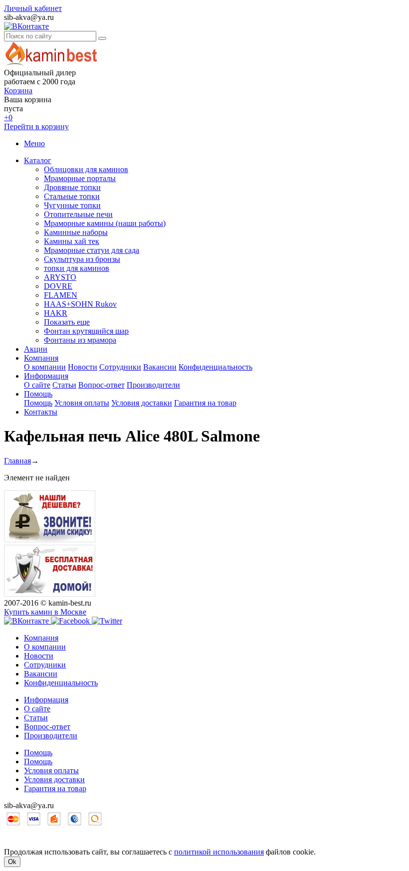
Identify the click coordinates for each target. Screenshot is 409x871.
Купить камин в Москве (45, 612)
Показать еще (67, 322)
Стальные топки (72, 196)
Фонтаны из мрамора (80, 340)
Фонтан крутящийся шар (86, 331)
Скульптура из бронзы (82, 259)
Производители (153, 385)
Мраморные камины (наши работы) (105, 223)
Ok (12, 862)
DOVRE (58, 286)
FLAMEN (60, 295)
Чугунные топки (72, 205)
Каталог (37, 160)
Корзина (18, 90)
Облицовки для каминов (86, 169)
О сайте (37, 385)
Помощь (38, 394)
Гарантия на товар (205, 403)
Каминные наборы (76, 232)
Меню (34, 143)
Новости (82, 367)
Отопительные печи (78, 214)
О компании (45, 367)
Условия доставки (141, 403)
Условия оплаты (81, 403)
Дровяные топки (72, 187)
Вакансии (160, 367)
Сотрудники (120, 367)
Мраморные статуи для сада (91, 250)
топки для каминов (76, 268)
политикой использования (219, 852)
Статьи (64, 385)
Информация (46, 376)
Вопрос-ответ (101, 385)
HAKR (55, 313)
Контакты (40, 412)
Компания (41, 358)
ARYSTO (60, 277)
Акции (35, 349)
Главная (17, 460)
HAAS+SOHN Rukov (80, 304)
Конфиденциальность (215, 367)
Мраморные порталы (80, 178)
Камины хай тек (71, 241)
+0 (8, 117)
